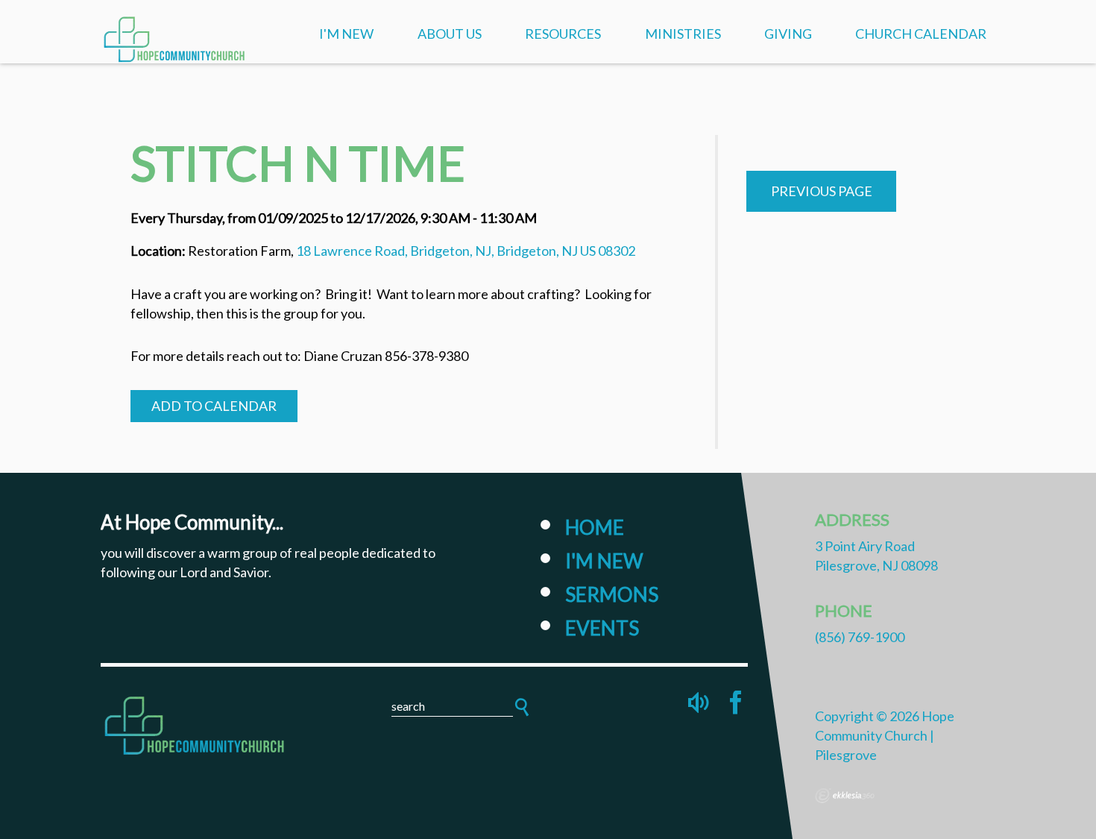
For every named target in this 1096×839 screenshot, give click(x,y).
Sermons (611, 594)
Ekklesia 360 (845, 795)
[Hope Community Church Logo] (198, 723)
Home (594, 527)
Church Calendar (920, 33)
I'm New (346, 33)
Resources (563, 33)
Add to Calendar (214, 405)
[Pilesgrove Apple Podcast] (700, 702)
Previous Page (821, 191)
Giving (788, 33)
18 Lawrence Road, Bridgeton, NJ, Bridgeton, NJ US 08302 (465, 250)
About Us (450, 33)
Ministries (683, 33)
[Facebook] (736, 702)
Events (602, 628)
